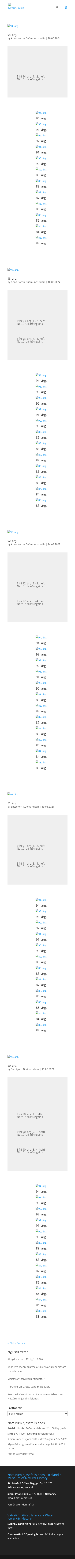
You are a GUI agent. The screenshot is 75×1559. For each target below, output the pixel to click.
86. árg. (41, 209)
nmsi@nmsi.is (46, 1433)
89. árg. (41, 175)
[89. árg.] (41, 170)
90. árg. (41, 164)
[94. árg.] (41, 113)
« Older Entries (16, 1343)
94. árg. (12, 35)
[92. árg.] (41, 135)
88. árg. (41, 186)
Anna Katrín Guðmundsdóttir (28, 38)
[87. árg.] (41, 192)
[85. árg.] (41, 215)
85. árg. (41, 220)
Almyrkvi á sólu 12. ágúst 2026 (25, 1359)
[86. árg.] (41, 204)
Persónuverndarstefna (21, 1453)
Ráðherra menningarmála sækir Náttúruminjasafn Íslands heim (37, 1369)
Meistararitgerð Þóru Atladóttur (26, 1379)
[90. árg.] (41, 158)
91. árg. (41, 152)
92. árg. (41, 141)
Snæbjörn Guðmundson (25, 806)
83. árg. (41, 243)
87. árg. (41, 198)
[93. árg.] (41, 124)
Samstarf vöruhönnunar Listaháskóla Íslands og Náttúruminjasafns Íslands (35, 1396)
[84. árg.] (41, 226)
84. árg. (41, 232)
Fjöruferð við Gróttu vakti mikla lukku (29, 1386)
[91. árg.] (41, 147)
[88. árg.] (41, 181)
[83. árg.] (41, 238)
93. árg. (41, 130)
